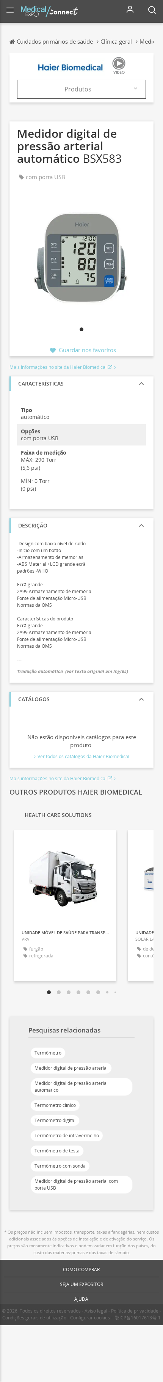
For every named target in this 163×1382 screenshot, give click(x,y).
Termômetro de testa (57, 1150)
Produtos (77, 89)
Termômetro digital (54, 1120)
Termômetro (47, 1053)
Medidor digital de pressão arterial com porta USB (76, 1184)
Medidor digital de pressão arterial (71, 1068)
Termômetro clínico (55, 1105)
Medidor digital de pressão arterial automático (71, 1086)
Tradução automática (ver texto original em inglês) (72, 671)
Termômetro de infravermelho (66, 1135)
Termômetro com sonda (60, 1166)
